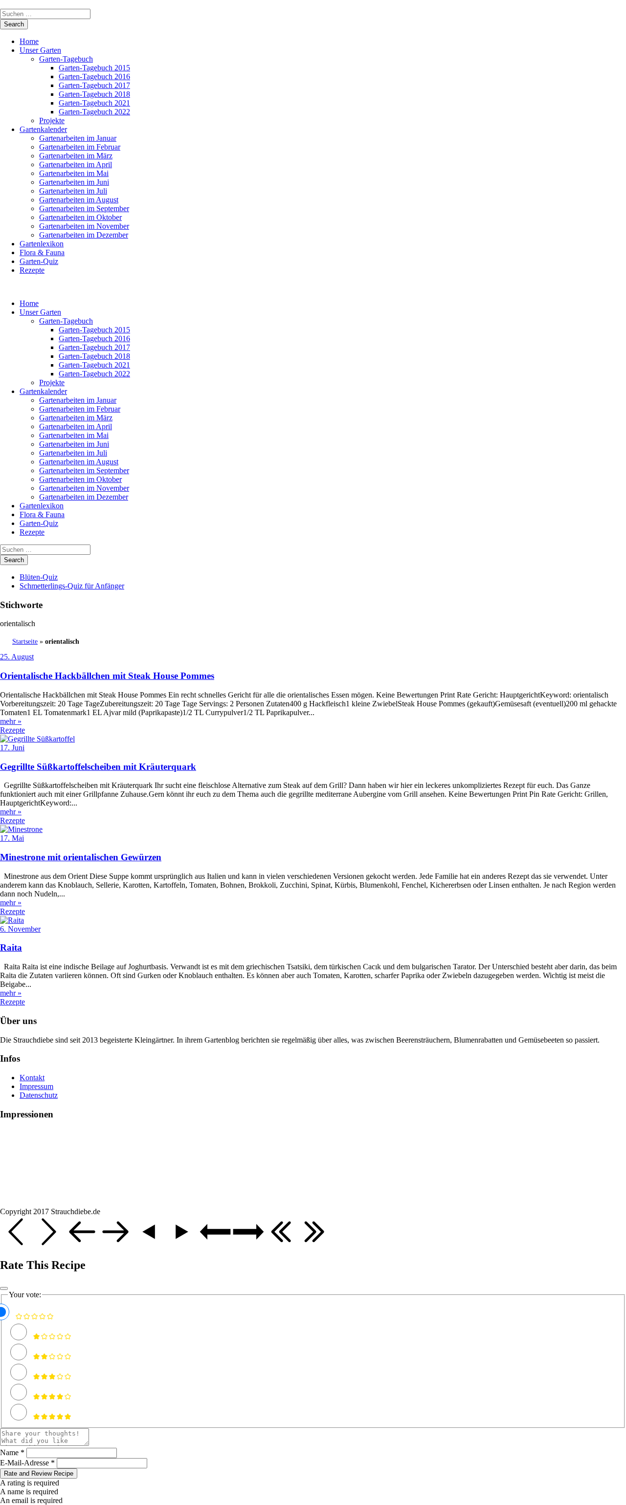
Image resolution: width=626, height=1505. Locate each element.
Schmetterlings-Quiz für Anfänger (72, 586)
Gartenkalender (43, 129)
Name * (12, 1452)
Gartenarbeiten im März (75, 156)
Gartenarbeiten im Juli (73, 191)
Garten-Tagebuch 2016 (94, 76)
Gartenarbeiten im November (84, 226)
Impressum (36, 1086)
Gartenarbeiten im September (84, 208)
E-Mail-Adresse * (27, 1463)
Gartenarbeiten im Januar (77, 138)
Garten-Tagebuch (66, 59)
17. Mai (12, 838)
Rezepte (32, 270)
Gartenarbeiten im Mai (74, 173)
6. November (20, 929)
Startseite (25, 641)
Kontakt (32, 1077)
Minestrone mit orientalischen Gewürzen (80, 857)
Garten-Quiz (39, 261)
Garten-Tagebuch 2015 (94, 68)
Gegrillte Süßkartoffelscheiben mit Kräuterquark (98, 767)
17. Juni (12, 747)
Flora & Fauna (42, 252)
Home (29, 41)
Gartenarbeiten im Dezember (83, 235)
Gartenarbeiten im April (75, 164)
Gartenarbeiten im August (78, 200)
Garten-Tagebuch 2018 (94, 94)
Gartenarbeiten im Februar (79, 147)
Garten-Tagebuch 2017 (94, 85)
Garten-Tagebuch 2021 (94, 103)
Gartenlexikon (42, 244)
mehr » (11, 721)
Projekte (52, 120)
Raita (11, 947)
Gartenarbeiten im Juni (74, 182)
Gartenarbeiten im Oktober (80, 217)
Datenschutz (39, 1095)
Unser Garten (40, 50)
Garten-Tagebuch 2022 (94, 112)
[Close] (4, 1288)
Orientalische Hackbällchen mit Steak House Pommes (107, 676)
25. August (17, 657)
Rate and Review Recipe (38, 1473)
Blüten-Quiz (39, 577)
